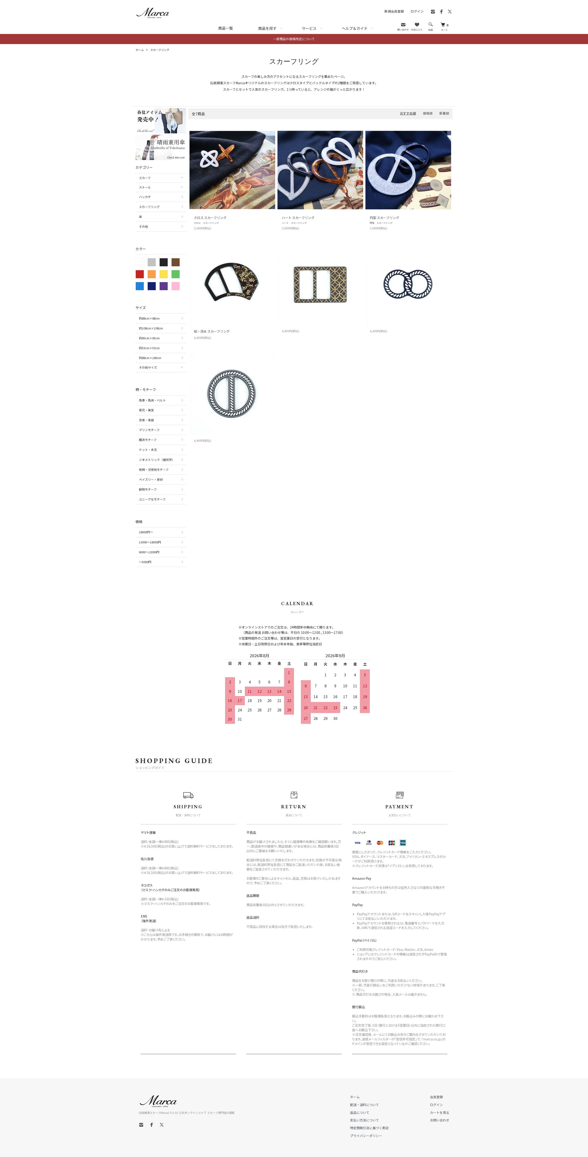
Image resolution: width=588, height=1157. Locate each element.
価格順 (428, 113)
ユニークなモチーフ (152, 499)
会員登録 (436, 1097)
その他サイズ (148, 367)
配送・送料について (364, 1104)
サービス (309, 28)
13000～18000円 (150, 542)
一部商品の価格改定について (294, 39)
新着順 (444, 113)
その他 (143, 226)
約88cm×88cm (149, 318)
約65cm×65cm (149, 338)
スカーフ (145, 178)
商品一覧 (225, 28)
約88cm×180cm (150, 358)
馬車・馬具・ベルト (152, 400)
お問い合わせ (439, 1120)
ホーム (140, 50)
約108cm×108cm (151, 328)
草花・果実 (146, 410)
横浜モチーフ (148, 440)
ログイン (417, 11)
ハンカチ (145, 197)
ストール (145, 187)
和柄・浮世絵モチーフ (154, 469)
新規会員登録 (394, 11)
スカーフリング (159, 50)
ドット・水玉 (148, 449)
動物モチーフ (148, 489)
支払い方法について (364, 1120)
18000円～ (146, 532)
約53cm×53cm (149, 348)
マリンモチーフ (149, 430)
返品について (359, 1112)
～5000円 (145, 562)
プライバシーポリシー (366, 1135)
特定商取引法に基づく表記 (369, 1128)
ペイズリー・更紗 (151, 479)
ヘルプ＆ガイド (355, 28)
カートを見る (439, 1112)
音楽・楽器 (146, 420)
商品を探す (267, 28)
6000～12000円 (149, 552)
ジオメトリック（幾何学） (157, 460)
